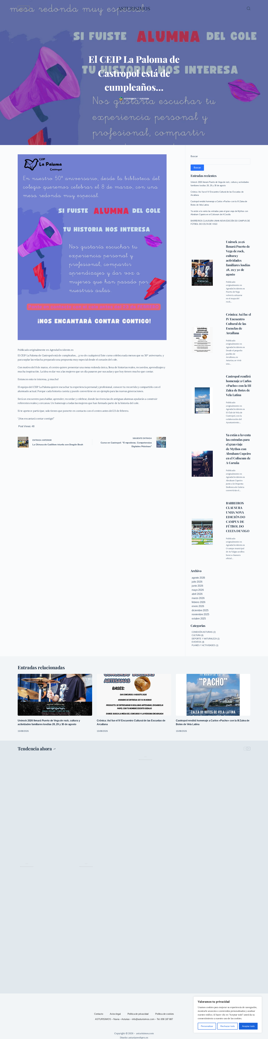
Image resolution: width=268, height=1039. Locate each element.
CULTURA (196, 635)
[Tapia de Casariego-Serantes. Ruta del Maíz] (27, 873)
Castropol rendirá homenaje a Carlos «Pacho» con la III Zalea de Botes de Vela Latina (238, 385)
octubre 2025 (199, 618)
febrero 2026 (198, 602)
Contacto (98, 1014)
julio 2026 (197, 581)
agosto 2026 (198, 577)
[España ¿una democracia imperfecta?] (145, 873)
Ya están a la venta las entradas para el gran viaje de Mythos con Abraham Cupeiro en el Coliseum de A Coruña (238, 449)
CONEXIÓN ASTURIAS (202, 632)
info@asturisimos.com (143, 1019)
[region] (228, 1015)
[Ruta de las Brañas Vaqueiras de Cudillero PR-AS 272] (86, 873)
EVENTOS (196, 642)
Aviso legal (115, 1014)
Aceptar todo (248, 1026)
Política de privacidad (138, 1014)
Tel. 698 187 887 (165, 1019)
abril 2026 (197, 594)
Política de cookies (164, 1014)
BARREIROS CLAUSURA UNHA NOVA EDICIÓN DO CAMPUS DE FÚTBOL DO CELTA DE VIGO (237, 517)
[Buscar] (248, 8)
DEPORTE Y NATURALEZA (204, 639)
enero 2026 (198, 606)
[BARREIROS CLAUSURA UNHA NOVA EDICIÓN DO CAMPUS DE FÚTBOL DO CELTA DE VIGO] (202, 531)
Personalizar (207, 1026)
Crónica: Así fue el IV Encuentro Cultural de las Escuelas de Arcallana (238, 323)
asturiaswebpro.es (138, 1037)
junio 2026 (197, 585)
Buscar (194, 156)
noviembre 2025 (200, 614)
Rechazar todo (227, 1026)
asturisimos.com (145, 1033)
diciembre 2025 (200, 610)
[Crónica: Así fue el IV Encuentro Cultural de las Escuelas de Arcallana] (202, 340)
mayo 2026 (198, 590)
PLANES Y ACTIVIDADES (203, 645)
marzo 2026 (198, 598)
